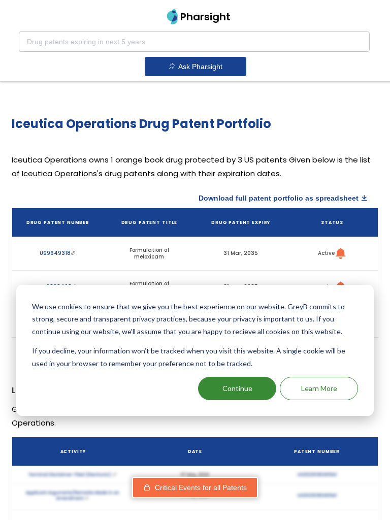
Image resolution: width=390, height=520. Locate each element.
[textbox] (194, 41)
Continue (237, 388)
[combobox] (194, 41)
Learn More (319, 388)
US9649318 (55, 253)
